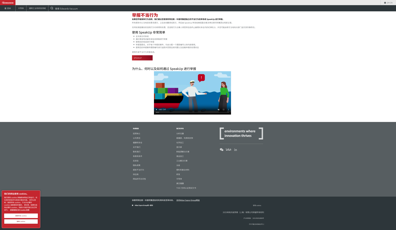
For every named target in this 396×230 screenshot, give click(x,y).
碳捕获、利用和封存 (184, 138)
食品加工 (180, 156)
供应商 (135, 174)
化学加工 (180, 142)
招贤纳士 (136, 133)
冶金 (178, 165)
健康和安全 (137, 142)
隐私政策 (136, 165)
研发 (178, 174)
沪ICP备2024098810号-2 (256, 224)
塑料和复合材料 (182, 169)
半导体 (179, 178)
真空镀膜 (180, 183)
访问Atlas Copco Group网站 (188, 200)
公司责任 (136, 138)
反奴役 (135, 160)
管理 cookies (257, 205)
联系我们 (136, 151)
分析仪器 (180, 133)
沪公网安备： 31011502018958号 (253, 218)
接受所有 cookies (21, 216)
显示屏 (179, 147)
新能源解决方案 (182, 151)
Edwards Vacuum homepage (8, 2)
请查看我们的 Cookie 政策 (19, 210)
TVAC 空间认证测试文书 (186, 187)
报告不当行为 (138, 169)
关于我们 (136, 147)
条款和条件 (137, 156)
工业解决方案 (181, 160)
